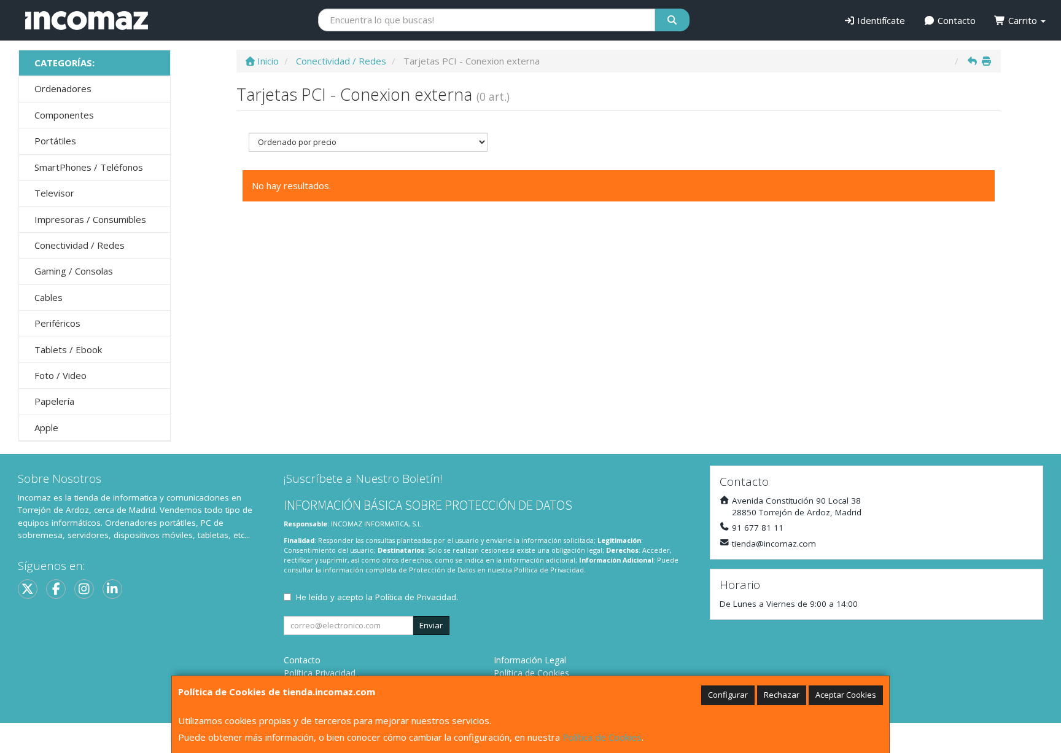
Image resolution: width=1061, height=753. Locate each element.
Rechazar (781, 694)
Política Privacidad (320, 673)
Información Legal (530, 660)
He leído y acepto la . (377, 597)
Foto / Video (60, 375)
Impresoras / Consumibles (90, 219)
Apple (46, 427)
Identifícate (880, 20)
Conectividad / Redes (79, 245)
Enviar (431, 625)
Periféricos (57, 323)
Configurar (728, 694)
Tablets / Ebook (68, 349)
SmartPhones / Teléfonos (88, 167)
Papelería (54, 401)
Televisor (54, 193)
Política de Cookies (602, 737)
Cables (48, 297)
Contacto (955, 20)
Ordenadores (62, 88)
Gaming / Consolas (73, 271)
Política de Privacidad (549, 569)
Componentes (64, 115)
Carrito (1023, 20)
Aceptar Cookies (845, 694)
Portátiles (55, 141)
